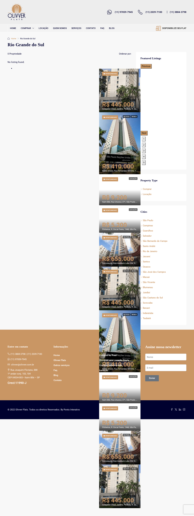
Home (13, 28)
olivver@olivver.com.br (22, 364)
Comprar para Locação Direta (114, 360)
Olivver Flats (60, 360)
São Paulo (148, 220)
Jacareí (146, 256)
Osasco (147, 266)
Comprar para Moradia (110, 365)
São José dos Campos (154, 272)
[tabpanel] (119, 143)
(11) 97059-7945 (124, 12)
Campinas (148, 225)
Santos (146, 261)
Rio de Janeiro (150, 251)
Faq (102, 28)
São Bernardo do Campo (155, 241)
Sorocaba (147, 302)
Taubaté (147, 318)
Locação (43, 28)
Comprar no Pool (108, 355)
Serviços (76, 28)
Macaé (146, 277)
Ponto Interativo (72, 409)
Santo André (149, 246)
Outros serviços (62, 365)
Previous (146, 66)
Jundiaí (146, 292)
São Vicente (149, 282)
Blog (112, 28)
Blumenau (148, 287)
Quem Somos (60, 28)
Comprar (26, 28)
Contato (91, 28)
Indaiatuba (148, 313)
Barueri (146, 308)
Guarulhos (148, 230)
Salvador (147, 236)
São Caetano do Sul (153, 297)
